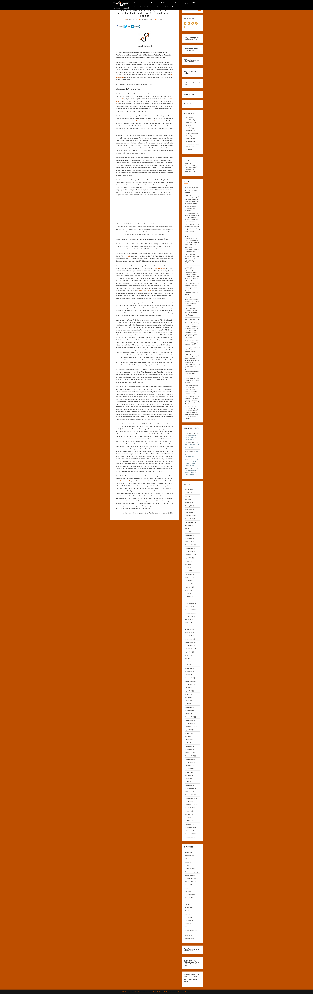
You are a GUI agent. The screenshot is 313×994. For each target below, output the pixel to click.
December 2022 (189, 609)
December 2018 (189, 756)
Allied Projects (189, 852)
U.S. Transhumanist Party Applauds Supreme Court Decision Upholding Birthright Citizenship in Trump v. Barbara (192, 217)
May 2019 (188, 739)
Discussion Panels (190, 868)
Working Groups (189, 938)
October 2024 (189, 551)
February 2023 (189, 603)
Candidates (178, 3)
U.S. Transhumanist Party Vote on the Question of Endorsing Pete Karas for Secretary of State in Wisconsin (192, 301)
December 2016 (189, 833)
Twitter (167, 7)
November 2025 (189, 515)
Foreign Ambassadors (191, 878)
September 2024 (189, 554)
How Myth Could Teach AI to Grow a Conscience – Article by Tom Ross (192, 349)
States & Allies (138, 7)
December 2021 (189, 639)
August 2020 (188, 691)
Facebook (160, 7)
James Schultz (141, 434)
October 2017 (189, 801)
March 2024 (188, 571)
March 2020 (188, 707)
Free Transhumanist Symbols (190, 72)
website (121, 99)
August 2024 (188, 558)
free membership (125, 481)
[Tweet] (127, 26)
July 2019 (187, 733)
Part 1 (141, 291)
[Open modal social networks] (138, 26)
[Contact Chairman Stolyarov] (185, 27)
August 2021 (188, 652)
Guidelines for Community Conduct (192, 83)
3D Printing (189, 136)
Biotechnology (190, 128)
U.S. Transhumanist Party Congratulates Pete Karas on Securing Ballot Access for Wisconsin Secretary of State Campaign (192, 227)
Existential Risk (190, 146)
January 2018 (188, 791)
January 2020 (188, 713)
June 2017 (188, 814)
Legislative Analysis (190, 894)
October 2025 (189, 519)
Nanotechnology (190, 130)
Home (135, 3)
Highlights (187, 3)
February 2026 (189, 506)
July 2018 (187, 772)
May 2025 (188, 532)
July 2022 (187, 622)
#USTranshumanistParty (191, 164)
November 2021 (189, 642)
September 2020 (189, 687)
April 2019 (188, 743)
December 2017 (189, 795)
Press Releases (189, 910)
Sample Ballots (189, 917)
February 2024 (189, 574)
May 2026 (188, 499)
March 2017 (188, 824)
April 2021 (188, 665)
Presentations (189, 907)
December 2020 (189, 678)
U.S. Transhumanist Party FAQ (145, 121)
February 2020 (189, 710)
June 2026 (188, 496)
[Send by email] (134, 26)
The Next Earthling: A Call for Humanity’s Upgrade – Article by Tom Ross (192, 342)
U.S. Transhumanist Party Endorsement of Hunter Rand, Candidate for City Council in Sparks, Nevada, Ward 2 (192, 399)
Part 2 (148, 291)
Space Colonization (191, 122)
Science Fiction (189, 920)
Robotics (188, 125)
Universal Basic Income (192, 144)
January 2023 (188, 606)
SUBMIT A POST (189, 94)
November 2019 (189, 720)
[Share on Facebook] (119, 26)
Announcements (189, 855)
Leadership (162, 3)
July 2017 (187, 811)
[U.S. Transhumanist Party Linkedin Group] (192, 23)
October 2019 (189, 723)
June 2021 (188, 658)
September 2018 (189, 765)
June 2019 (188, 736)
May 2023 (188, 593)
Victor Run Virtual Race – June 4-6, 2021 (192, 950)
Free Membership (149, 7)
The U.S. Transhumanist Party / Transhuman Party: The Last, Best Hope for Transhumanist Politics (144, 13)
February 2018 (189, 788)
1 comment (160, 19)
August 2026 (188, 489)
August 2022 (188, 619)
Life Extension (189, 117)
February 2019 (189, 749)
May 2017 (188, 817)
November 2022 (189, 613)
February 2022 (189, 632)
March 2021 (188, 668)
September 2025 (189, 522)
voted (128, 256)
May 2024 (188, 567)
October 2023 (189, 580)
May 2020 (188, 700)
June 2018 (188, 775)
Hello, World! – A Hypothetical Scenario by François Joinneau (192, 249)
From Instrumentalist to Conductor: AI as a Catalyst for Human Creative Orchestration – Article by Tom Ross (192, 389)
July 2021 (187, 655)
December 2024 (189, 545)
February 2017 (189, 827)
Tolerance (187, 927)
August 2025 (188, 525)
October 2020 (189, 684)
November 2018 (189, 759)
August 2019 (188, 730)
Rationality (189, 149)
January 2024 (188, 577)
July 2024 (187, 561)
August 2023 (188, 587)
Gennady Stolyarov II (147, 19)
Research (187, 914)
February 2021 (189, 671)
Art (186, 858)
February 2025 (189, 538)
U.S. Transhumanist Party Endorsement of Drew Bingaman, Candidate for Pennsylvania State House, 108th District (192, 312)
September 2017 (189, 804)
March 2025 (188, 535)
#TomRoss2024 (189, 169)
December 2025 (189, 512)
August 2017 (188, 807)
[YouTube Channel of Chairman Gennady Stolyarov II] (196, 23)
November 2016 (189, 837)
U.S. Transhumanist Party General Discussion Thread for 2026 (192, 446)
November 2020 (189, 681)
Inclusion (187, 888)
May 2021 (188, 661)
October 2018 (189, 762)
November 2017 (189, 798)
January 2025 (188, 541)
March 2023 (188, 600)
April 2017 (188, 821)
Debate (187, 865)
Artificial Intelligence (191, 120)
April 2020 (188, 704)
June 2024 (188, 564)
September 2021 (189, 648)
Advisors (170, 3)
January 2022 (188, 635)
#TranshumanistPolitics (191, 167)
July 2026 (187, 493)
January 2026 (188, 509)
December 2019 (189, 717)
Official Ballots (189, 898)
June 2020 (188, 697)
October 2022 (189, 616)
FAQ (193, 3)
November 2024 (189, 548)
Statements (188, 923)
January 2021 (188, 674)
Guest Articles (189, 884)
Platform (153, 3)
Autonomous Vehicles (192, 133)
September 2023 (189, 583)
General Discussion (190, 881)
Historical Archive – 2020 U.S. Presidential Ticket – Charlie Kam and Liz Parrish (192, 963)
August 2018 (188, 769)
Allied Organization (159, 268)
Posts (141, 3)
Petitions (187, 901)
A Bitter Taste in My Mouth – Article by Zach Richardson (191, 208)
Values (147, 3)
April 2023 (188, 597)
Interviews (188, 891)
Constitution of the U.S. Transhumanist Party (191, 38)
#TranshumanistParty (191, 165)
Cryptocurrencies (190, 138)
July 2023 (187, 590)
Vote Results (188, 935)
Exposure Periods (190, 875)
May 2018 (188, 778)
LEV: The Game (188, 104)
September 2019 (189, 726)
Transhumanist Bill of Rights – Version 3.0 (191, 49)
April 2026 (188, 502)
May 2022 (188, 626)
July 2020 (187, 694)
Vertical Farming (190, 141)
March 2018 (188, 785)
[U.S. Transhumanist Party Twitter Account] (189, 23)
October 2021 (189, 645)
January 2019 (188, 752)
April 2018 (188, 782)
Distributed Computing (191, 872)
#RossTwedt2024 (190, 171)
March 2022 (188, 629)
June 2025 (188, 528)
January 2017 (188, 830)
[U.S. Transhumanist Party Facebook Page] (185, 23)
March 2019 (188, 746)
